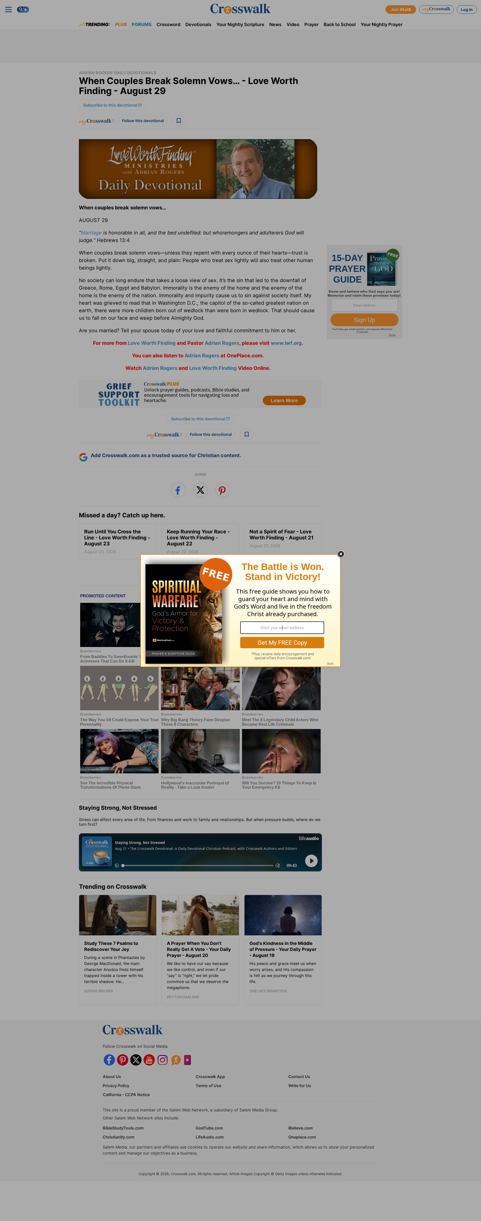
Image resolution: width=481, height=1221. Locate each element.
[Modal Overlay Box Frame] (240, 610)
